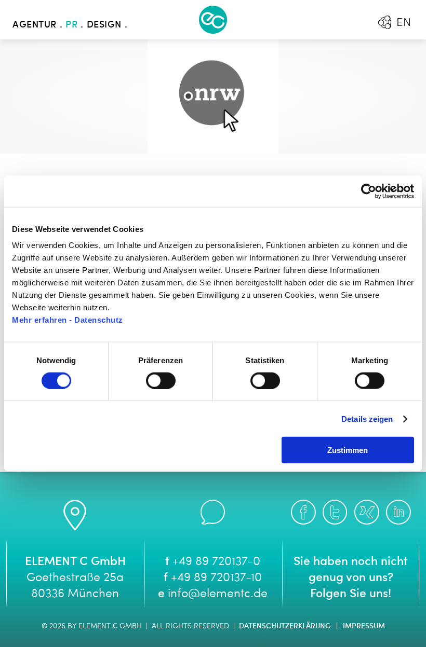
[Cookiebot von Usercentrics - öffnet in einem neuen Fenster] (368, 191)
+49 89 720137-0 (216, 562)
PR (71, 25)
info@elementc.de (218, 594)
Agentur (34, 25)
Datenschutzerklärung (285, 626)
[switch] (161, 380)
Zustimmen (347, 450)
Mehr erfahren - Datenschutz (67, 319)
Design (104, 25)
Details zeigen (367, 418)
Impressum (364, 626)
